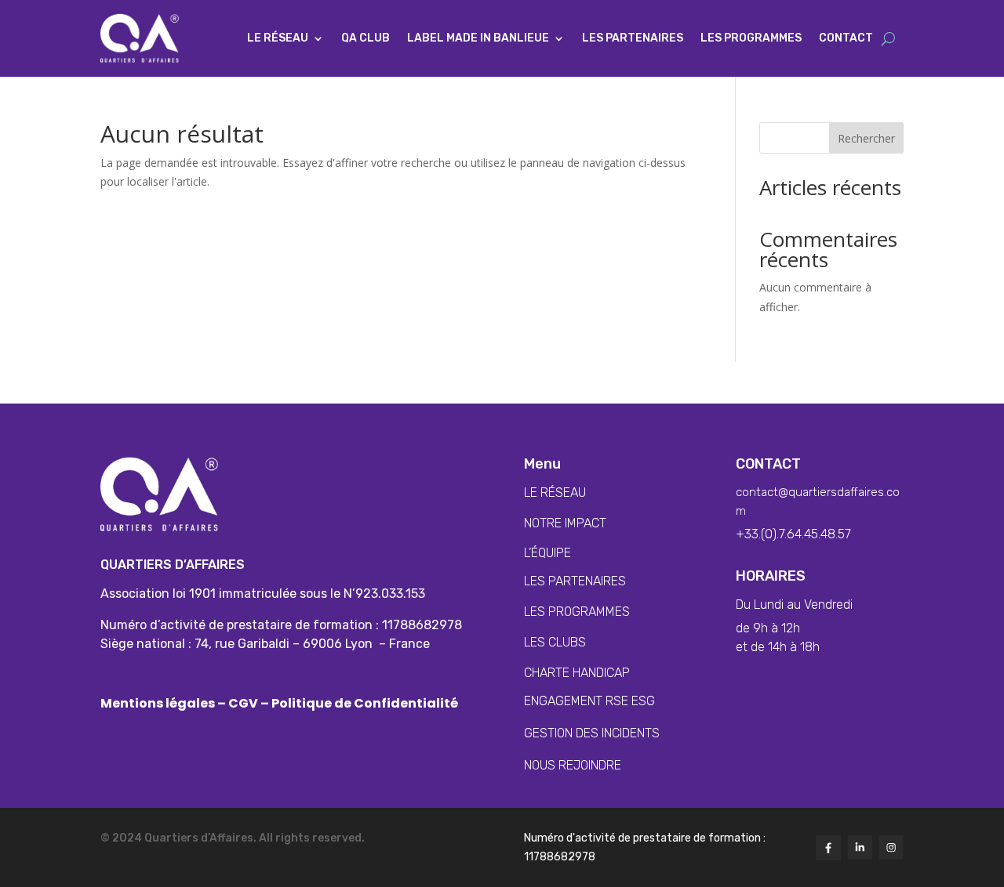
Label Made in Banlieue (478, 38)
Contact (846, 38)
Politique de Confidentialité (363, 703)
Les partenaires (632, 38)
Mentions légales (158, 703)
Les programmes (751, 38)
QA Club (365, 38)
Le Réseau (277, 38)
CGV (243, 703)
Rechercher (866, 138)
